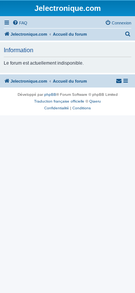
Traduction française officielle (59, 101)
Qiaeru (95, 101)
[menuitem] (19, 22)
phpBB (50, 94)
